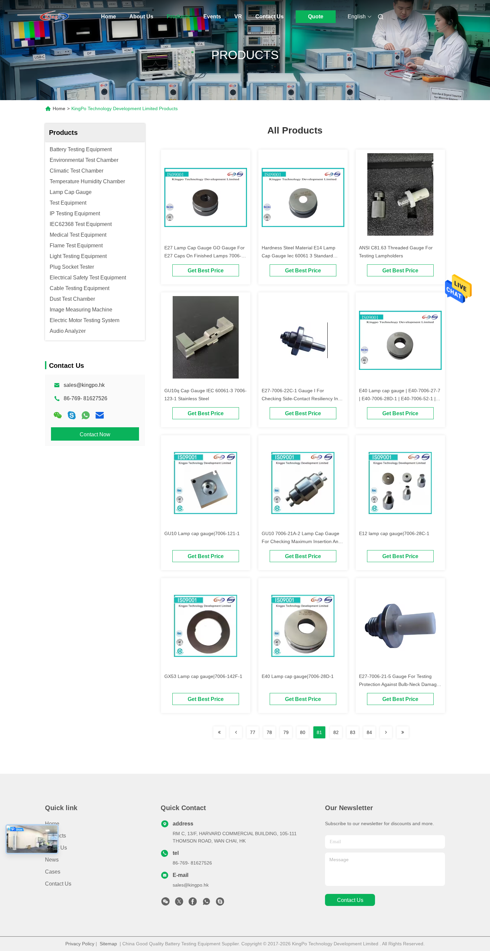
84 (369, 732)
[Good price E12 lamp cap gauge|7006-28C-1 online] (400, 483)
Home (108, 16)
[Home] (54, 17)
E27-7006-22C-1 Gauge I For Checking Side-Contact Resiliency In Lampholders (300, 398)
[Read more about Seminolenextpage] (219, 732)
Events (212, 16)
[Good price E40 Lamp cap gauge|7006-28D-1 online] (303, 625)
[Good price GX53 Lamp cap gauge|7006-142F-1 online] (205, 625)
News (52, 860)
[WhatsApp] (85, 415)
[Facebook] (192, 903)
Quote (315, 16)
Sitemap (108, 943)
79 (286, 732)
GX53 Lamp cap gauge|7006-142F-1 (203, 676)
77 (252, 732)
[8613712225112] (206, 903)
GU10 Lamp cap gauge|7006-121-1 (202, 533)
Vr (238, 16)
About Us (141, 16)
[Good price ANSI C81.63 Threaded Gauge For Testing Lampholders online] (400, 197)
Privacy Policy (79, 943)
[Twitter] (179, 903)
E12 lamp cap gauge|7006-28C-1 (394, 533)
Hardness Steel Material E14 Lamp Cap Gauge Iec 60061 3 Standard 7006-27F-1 (298, 255)
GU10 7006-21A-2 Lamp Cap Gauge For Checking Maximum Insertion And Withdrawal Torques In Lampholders (301, 541)
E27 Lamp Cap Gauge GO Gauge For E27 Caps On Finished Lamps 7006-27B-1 (204, 255)
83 (352, 732)
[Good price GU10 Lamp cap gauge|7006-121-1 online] (205, 483)
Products (178, 16)
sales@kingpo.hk (84, 385)
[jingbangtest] (220, 903)
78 (269, 732)
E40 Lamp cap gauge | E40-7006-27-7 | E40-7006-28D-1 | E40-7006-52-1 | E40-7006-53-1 (399, 398)
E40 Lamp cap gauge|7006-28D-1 (298, 676)
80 (302, 732)
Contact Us (269, 16)
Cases (52, 872)
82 (336, 732)
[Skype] (71, 415)
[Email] (99, 415)
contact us (350, 900)
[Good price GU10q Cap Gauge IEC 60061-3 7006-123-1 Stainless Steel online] (205, 340)
